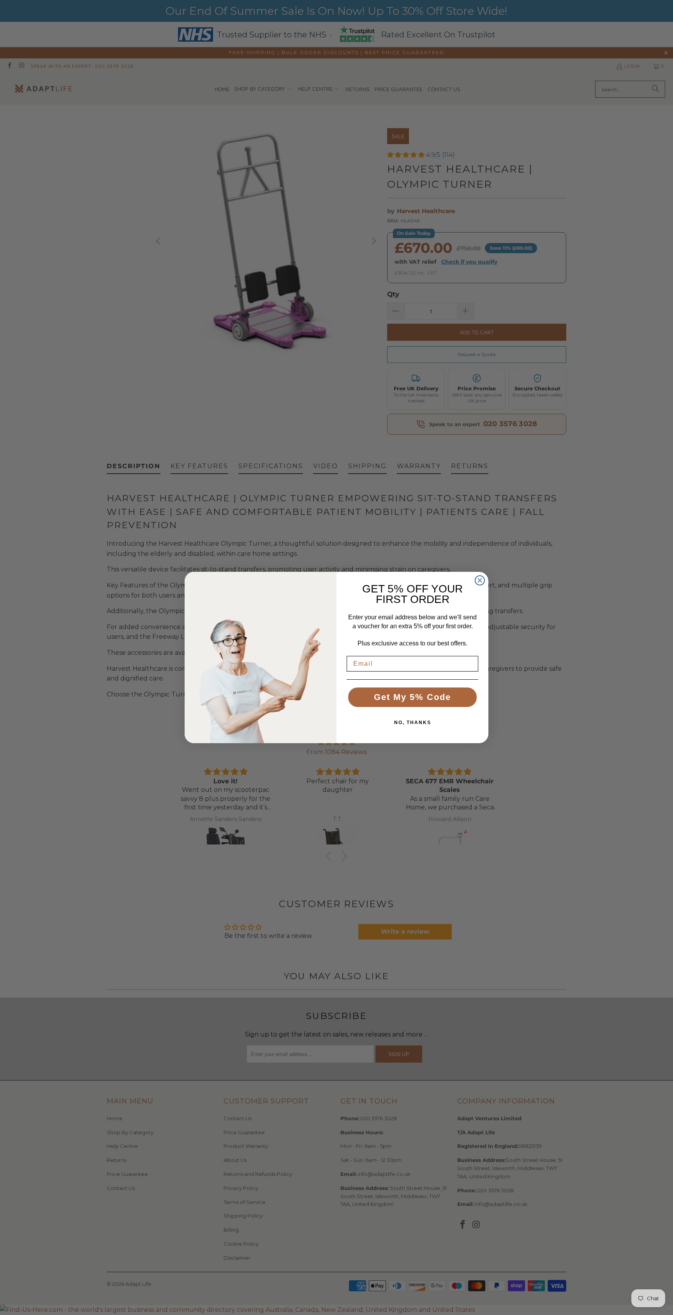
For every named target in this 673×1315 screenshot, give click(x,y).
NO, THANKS (412, 722)
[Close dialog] (479, 580)
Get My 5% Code (412, 697)
